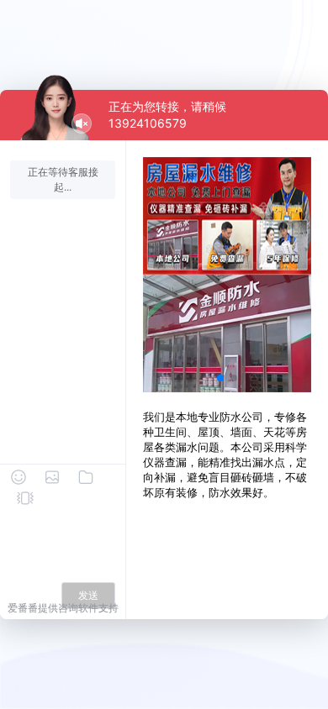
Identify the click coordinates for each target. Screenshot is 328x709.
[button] (220, 378)
